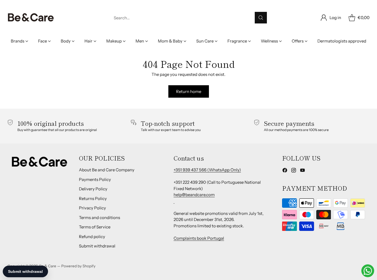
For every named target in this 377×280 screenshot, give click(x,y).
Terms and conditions (99, 217)
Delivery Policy (93, 188)
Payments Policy (95, 179)
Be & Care (47, 266)
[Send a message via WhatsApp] (367, 270)
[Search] (261, 17)
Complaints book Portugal (199, 238)
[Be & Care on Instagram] (293, 171)
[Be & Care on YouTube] (302, 171)
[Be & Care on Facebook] (285, 171)
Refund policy (92, 236)
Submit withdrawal (97, 246)
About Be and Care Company (106, 169)
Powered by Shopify (78, 266)
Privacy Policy (92, 207)
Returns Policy (93, 198)
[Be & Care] (30, 17)
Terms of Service (94, 227)
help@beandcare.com (194, 194)
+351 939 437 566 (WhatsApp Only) (207, 169)
